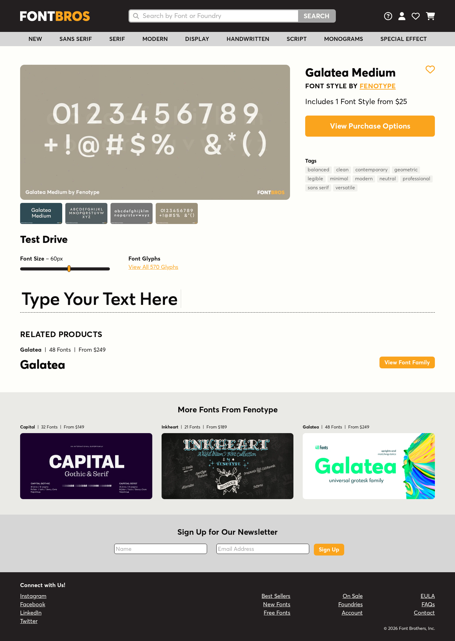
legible (315, 178)
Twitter (28, 621)
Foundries (350, 604)
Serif (117, 38)
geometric (406, 169)
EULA (428, 595)
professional (416, 178)
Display (197, 38)
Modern (155, 38)
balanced (318, 169)
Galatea (42, 364)
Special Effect (403, 38)
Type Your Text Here (100, 298)
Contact (424, 612)
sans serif (318, 187)
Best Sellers (276, 595)
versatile (345, 187)
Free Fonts (277, 612)
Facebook (32, 604)
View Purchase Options (370, 125)
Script (297, 38)
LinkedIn (30, 612)
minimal (339, 178)
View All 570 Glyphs (153, 266)
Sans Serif (75, 38)
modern (364, 178)
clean (342, 169)
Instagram (33, 595)
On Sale (353, 595)
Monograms (343, 38)
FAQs (428, 604)
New (35, 38)
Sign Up (329, 549)
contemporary (371, 169)
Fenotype (378, 85)
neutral (387, 178)
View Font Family (407, 362)
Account (352, 612)
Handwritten (248, 38)
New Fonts (276, 604)
